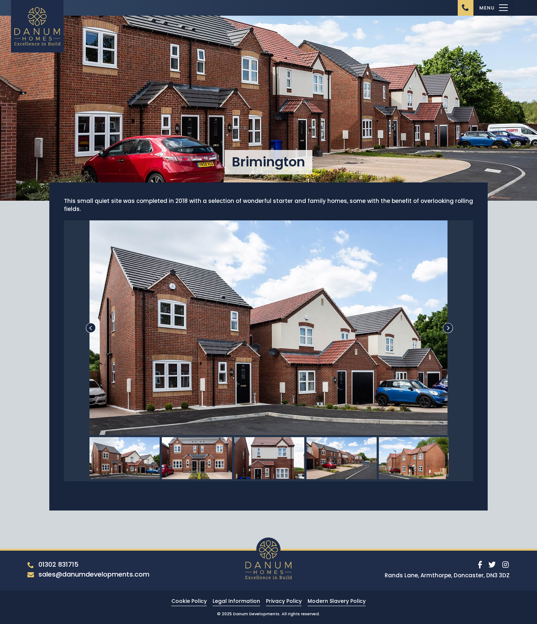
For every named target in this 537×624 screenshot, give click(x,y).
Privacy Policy (284, 601)
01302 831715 (58, 564)
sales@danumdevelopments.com (93, 574)
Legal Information (236, 601)
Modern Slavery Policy (337, 601)
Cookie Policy (189, 601)
